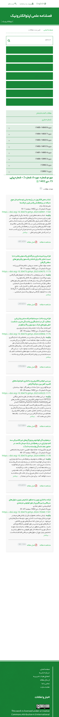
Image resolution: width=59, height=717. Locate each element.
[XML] (38, 181)
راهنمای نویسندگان (42, 76)
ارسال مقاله (45, 85)
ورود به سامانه (26, 4)
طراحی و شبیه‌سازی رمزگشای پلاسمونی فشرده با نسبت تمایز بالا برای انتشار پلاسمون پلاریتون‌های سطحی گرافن (31, 259)
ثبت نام (11, 4)
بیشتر (25, 232)
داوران (47, 94)
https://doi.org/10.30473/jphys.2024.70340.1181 (26, 512)
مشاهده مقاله (45, 242)
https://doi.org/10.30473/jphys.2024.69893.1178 (26, 456)
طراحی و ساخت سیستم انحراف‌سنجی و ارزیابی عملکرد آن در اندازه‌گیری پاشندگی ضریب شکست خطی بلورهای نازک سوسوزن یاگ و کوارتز (31, 321)
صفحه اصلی (48, 30)
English (40, 4)
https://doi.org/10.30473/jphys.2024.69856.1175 (26, 334)
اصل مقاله (26, 242)
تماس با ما (46, 102)
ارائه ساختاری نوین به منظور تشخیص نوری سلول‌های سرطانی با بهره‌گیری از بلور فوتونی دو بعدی (30, 501)
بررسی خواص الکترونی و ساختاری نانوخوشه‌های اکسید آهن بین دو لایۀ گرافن (31, 382)
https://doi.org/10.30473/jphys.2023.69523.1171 (26, 393)
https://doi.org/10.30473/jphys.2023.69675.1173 (26, 272)
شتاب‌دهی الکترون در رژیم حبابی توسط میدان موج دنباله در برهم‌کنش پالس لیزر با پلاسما (31, 201)
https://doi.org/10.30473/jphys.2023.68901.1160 (26, 212)
